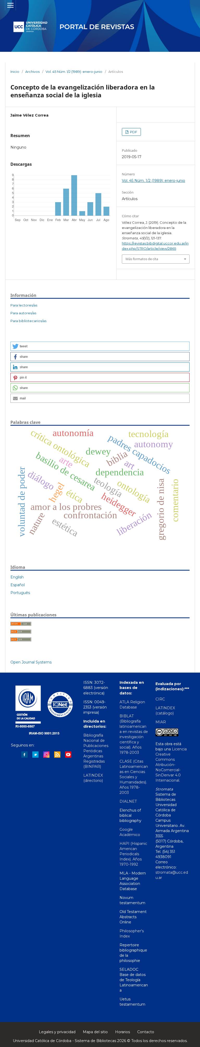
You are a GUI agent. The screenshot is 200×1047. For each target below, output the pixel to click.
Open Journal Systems (31, 662)
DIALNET (128, 801)
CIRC (160, 699)
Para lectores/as (23, 305)
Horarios (122, 1032)
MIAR (160, 722)
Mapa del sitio (95, 1032)
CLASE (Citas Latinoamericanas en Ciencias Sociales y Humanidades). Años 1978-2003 (134, 777)
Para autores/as (23, 313)
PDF (133, 132)
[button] (100, 346)
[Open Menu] (10, 5)
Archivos (32, 71)
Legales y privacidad (57, 1032)
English (17, 577)
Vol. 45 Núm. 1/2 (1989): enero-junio (74, 71)
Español (17, 585)
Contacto (145, 1032)
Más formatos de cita (142, 259)
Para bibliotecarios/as (28, 321)
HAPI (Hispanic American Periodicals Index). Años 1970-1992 (133, 854)
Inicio (14, 71)
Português (20, 592)
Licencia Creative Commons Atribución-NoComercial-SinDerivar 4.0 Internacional (171, 765)
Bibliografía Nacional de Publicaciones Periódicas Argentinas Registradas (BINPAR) (95, 751)
